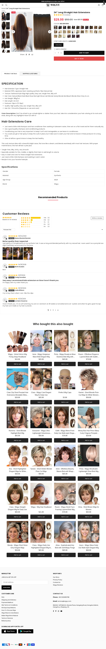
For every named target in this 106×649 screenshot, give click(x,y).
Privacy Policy (57, 580)
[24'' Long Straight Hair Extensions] (6, 16)
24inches (58, 45)
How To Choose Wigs (9, 610)
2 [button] (50, 310)
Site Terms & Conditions (9, 605)
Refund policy (6, 621)
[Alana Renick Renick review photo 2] (18, 253)
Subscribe (6, 587)
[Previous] (13, 31)
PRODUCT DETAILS (10, 74)
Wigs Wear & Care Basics (10, 613)
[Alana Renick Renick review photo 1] (8, 253)
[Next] (49, 31)
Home (3, 8)
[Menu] (2, 5)
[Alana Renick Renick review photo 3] (28, 253)
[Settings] (99, 5)
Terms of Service (7, 618)
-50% (13, 12)
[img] (13, 236)
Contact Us (56, 582)
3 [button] (53, 310)
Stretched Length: (65, 41)
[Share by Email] (32, 55)
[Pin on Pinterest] (29, 55)
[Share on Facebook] (26, 55)
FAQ (3, 597)
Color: (61, 24)
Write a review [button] (97, 218)
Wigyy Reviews (58, 585)
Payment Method (7, 602)
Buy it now (79, 59)
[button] (102, 5)
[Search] (6, 5)
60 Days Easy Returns (9, 608)
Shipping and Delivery (9, 600)
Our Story (56, 577)
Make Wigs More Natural (10, 616)
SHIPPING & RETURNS (30, 74)
